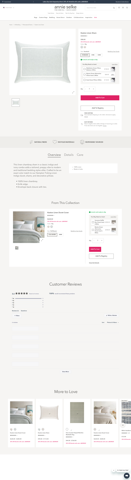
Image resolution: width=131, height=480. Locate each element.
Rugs (35, 17)
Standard (85, 55)
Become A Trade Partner (122, 1)
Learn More (114, 64)
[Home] (65, 10)
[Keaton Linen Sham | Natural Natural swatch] (85, 47)
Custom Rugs (43, 17)
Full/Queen (52, 234)
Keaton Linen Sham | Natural (26, 441)
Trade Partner (51, 13)
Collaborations (79, 17)
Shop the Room (60, 13)
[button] (84, 36)
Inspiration (88, 17)
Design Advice (79, 13)
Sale (95, 17)
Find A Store (7, 1)
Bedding (52, 17)
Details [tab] (69, 155)
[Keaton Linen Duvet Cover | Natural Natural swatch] (48, 226)
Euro (99, 55)
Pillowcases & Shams (27, 24)
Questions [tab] (24, 311)
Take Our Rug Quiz (69, 13)
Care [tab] (80, 155)
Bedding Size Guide (113, 51)
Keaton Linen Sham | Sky (25, 337)
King (93, 55)
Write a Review (113, 316)
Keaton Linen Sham (39, 24)
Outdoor (69, 17)
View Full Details (94, 262)
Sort (103, 322)
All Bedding (17, 24)
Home (10, 24)
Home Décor (60, 17)
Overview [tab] (54, 155)
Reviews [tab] (15, 311)
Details (86, 116)
